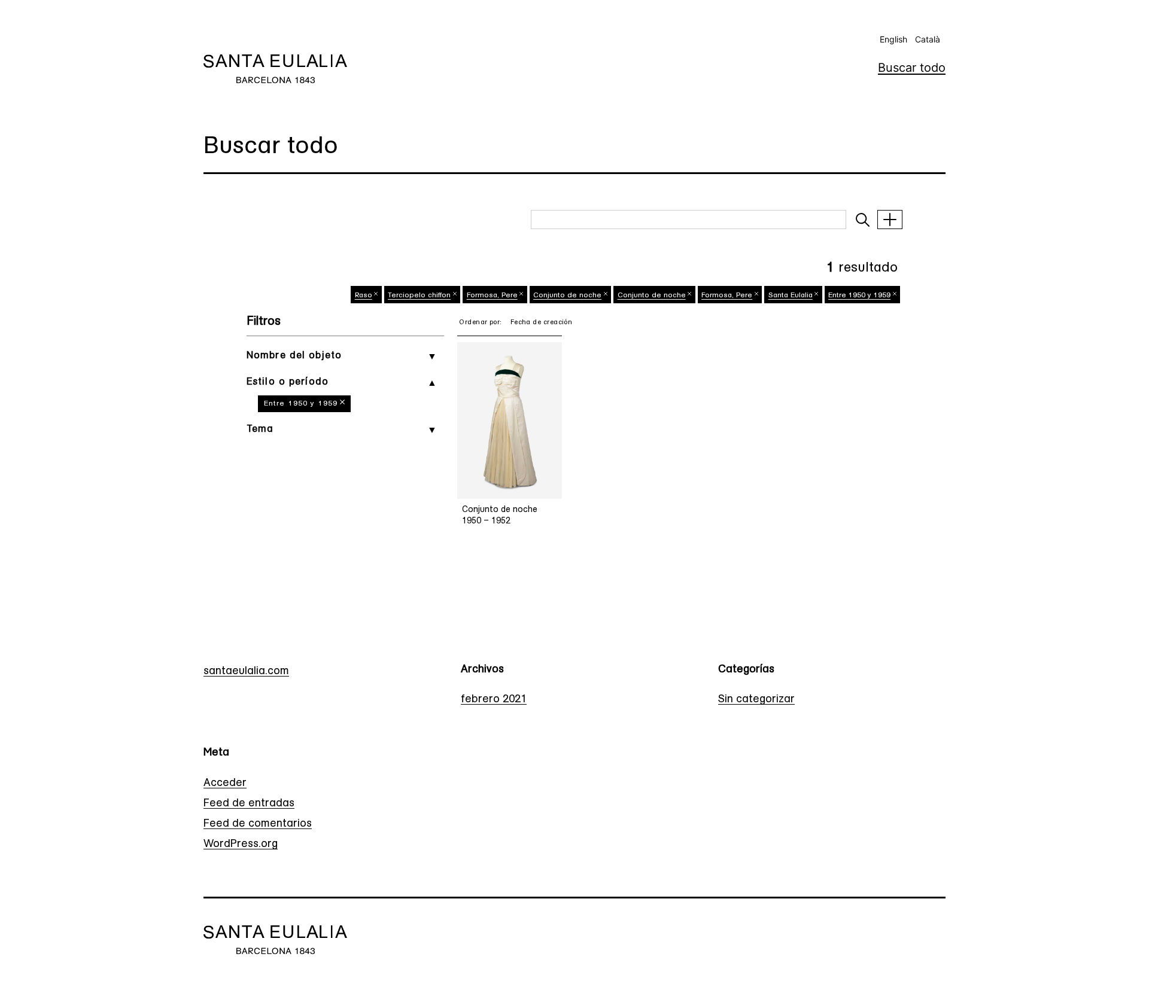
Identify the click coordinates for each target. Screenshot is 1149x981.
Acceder (225, 783)
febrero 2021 (494, 699)
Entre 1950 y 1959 (301, 403)
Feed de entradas (248, 804)
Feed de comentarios (257, 824)
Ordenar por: (480, 322)
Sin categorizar (756, 699)
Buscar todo (912, 67)
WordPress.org (240, 844)
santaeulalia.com (246, 671)
